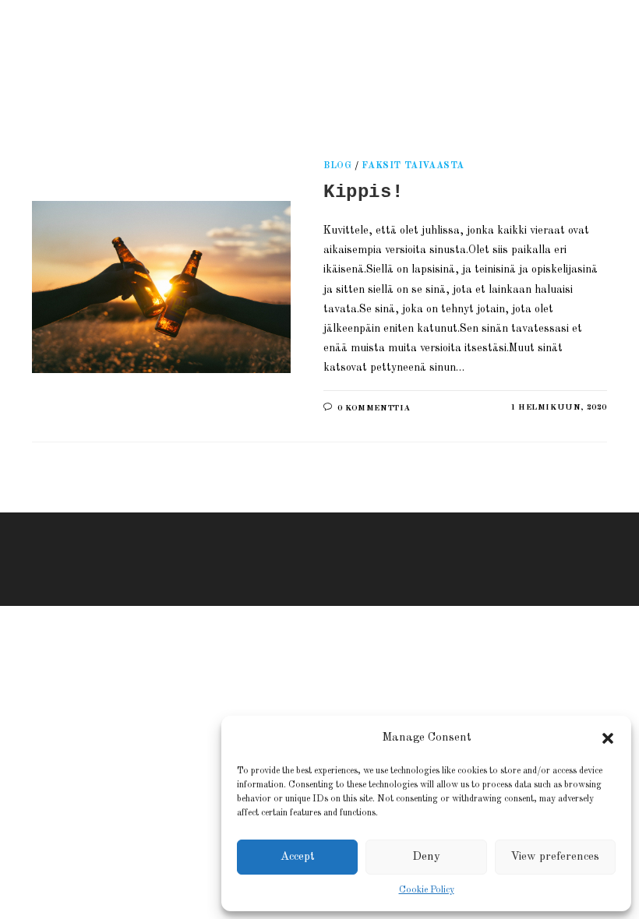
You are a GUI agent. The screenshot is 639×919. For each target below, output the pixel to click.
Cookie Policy (426, 890)
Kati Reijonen (211, 58)
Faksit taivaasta (413, 166)
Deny (426, 857)
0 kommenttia (374, 408)
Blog (337, 166)
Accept (298, 857)
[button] (608, 738)
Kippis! (363, 191)
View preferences (554, 857)
